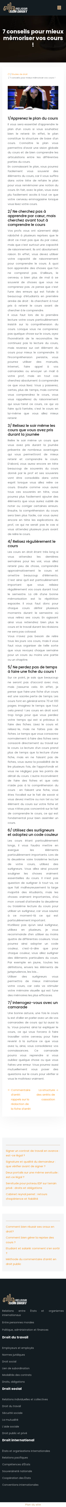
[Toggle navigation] (59, 7)
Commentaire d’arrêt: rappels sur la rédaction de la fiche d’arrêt (21, 1099)
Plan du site (33, 1504)
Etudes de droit (19, 74)
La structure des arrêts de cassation (45, 1094)
